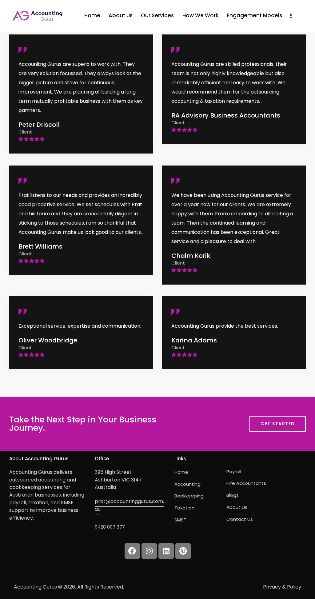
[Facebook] (132, 551)
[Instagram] (149, 551)
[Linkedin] (166, 551)
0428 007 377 (110, 527)
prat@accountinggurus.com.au (129, 505)
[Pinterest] (183, 551)
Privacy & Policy (282, 586)
